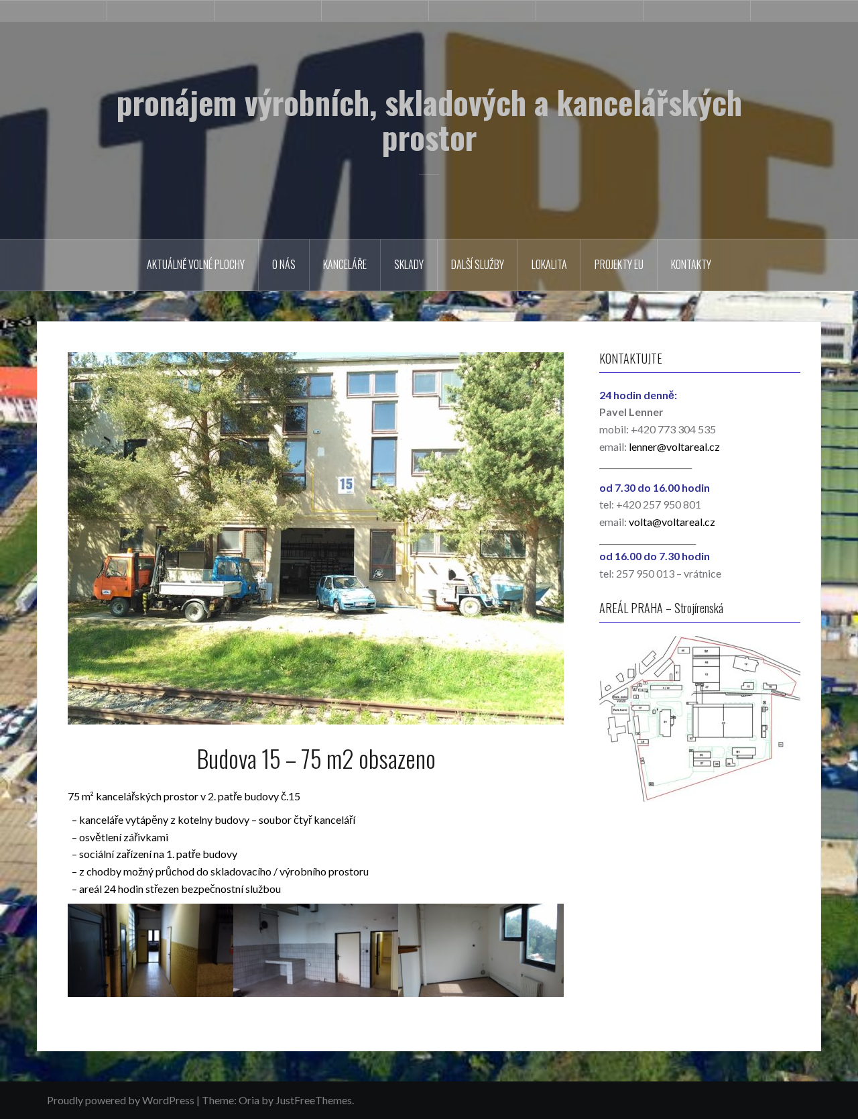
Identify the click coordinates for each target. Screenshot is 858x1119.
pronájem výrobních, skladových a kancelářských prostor (429, 119)
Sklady (409, 264)
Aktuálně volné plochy (196, 264)
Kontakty (691, 264)
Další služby (477, 264)
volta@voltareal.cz (672, 521)
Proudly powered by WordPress (120, 1100)
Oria (249, 1100)
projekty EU (619, 264)
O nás (284, 264)
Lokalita (549, 264)
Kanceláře (345, 264)
